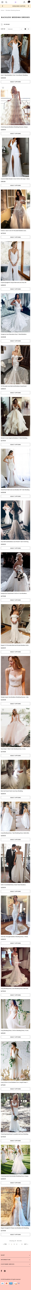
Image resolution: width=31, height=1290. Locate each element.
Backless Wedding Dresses (13, 10)
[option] (15, 6)
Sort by (3, 29)
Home (2, 10)
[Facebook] (1, 1271)
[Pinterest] (5, 1271)
